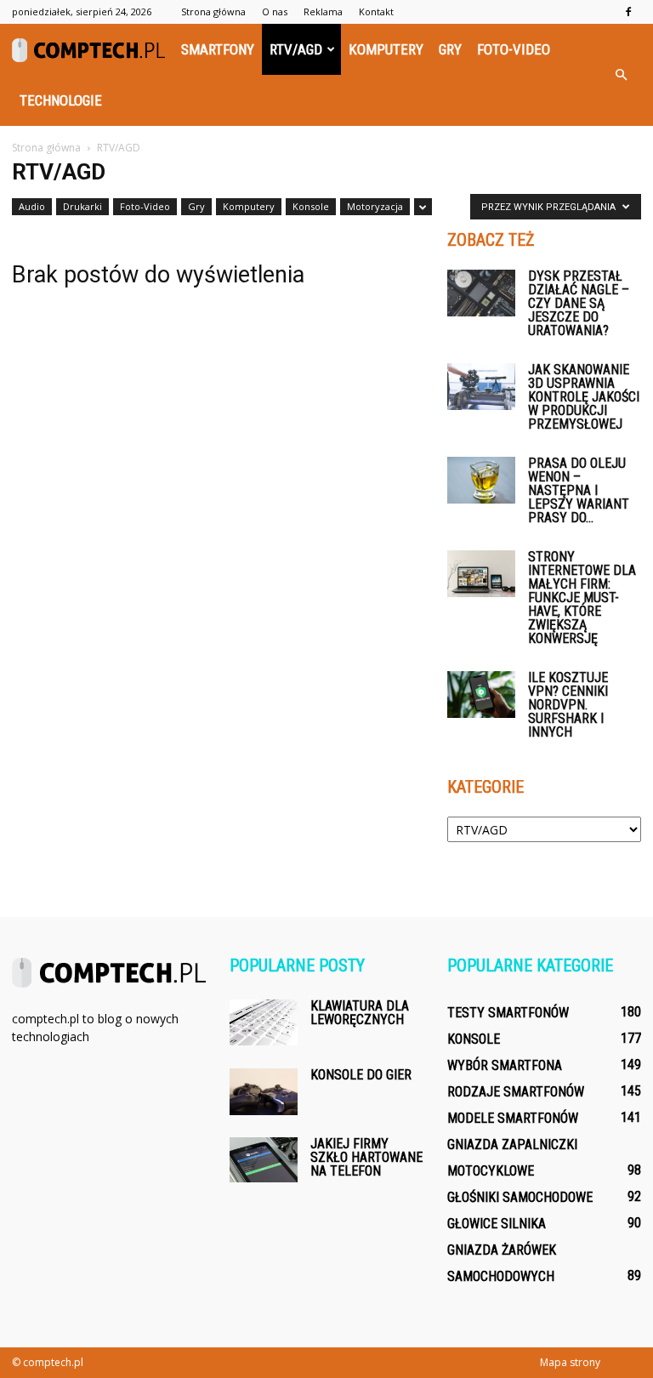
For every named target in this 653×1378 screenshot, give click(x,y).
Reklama (323, 11)
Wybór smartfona (504, 1065)
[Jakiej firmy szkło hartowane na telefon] (264, 1159)
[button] (620, 74)
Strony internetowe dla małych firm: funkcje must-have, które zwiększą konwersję (582, 597)
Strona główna (213, 11)
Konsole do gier (361, 1075)
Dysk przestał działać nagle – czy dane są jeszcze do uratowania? (578, 303)
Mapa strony (570, 1362)
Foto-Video (513, 49)
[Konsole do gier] (264, 1091)
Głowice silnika (496, 1224)
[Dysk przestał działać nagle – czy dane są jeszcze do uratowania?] (481, 293)
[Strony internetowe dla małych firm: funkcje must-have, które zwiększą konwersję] (481, 573)
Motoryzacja (375, 206)
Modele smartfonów (512, 1118)
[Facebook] (628, 12)
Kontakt (376, 11)
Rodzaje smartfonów (515, 1092)
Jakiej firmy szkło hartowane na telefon (366, 1157)
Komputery (386, 49)
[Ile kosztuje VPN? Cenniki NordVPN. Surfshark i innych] (481, 694)
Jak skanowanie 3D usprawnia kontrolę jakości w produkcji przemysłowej (583, 397)
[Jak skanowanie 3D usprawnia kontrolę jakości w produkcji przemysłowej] (481, 386)
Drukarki (82, 206)
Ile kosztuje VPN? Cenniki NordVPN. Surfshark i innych (568, 704)
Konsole (310, 206)
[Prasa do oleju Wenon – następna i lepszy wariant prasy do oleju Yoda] (481, 480)
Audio (32, 206)
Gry (450, 49)
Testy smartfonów (508, 1013)
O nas (274, 11)
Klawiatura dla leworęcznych (359, 1013)
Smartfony (217, 49)
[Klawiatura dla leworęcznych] (264, 1022)
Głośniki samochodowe (520, 1197)
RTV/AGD (296, 49)
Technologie (61, 100)
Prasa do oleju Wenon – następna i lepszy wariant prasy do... (578, 490)
